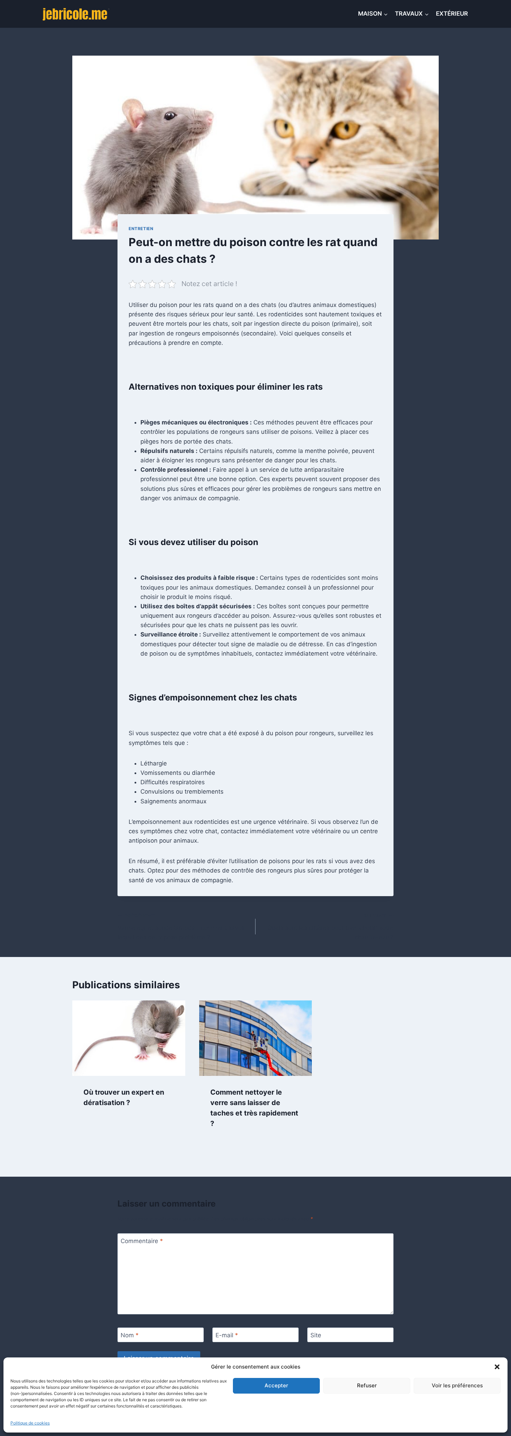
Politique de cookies (30, 1423)
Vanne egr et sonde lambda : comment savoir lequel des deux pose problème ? (181, 927)
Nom (130, 1335)
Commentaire (142, 1241)
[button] (497, 1366)
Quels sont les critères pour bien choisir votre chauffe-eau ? (330, 927)
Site (315, 1335)
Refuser (367, 1385)
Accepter (276, 1385)
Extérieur (452, 13)
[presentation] (128, 1038)
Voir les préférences (457, 1385)
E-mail (227, 1335)
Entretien (141, 228)
